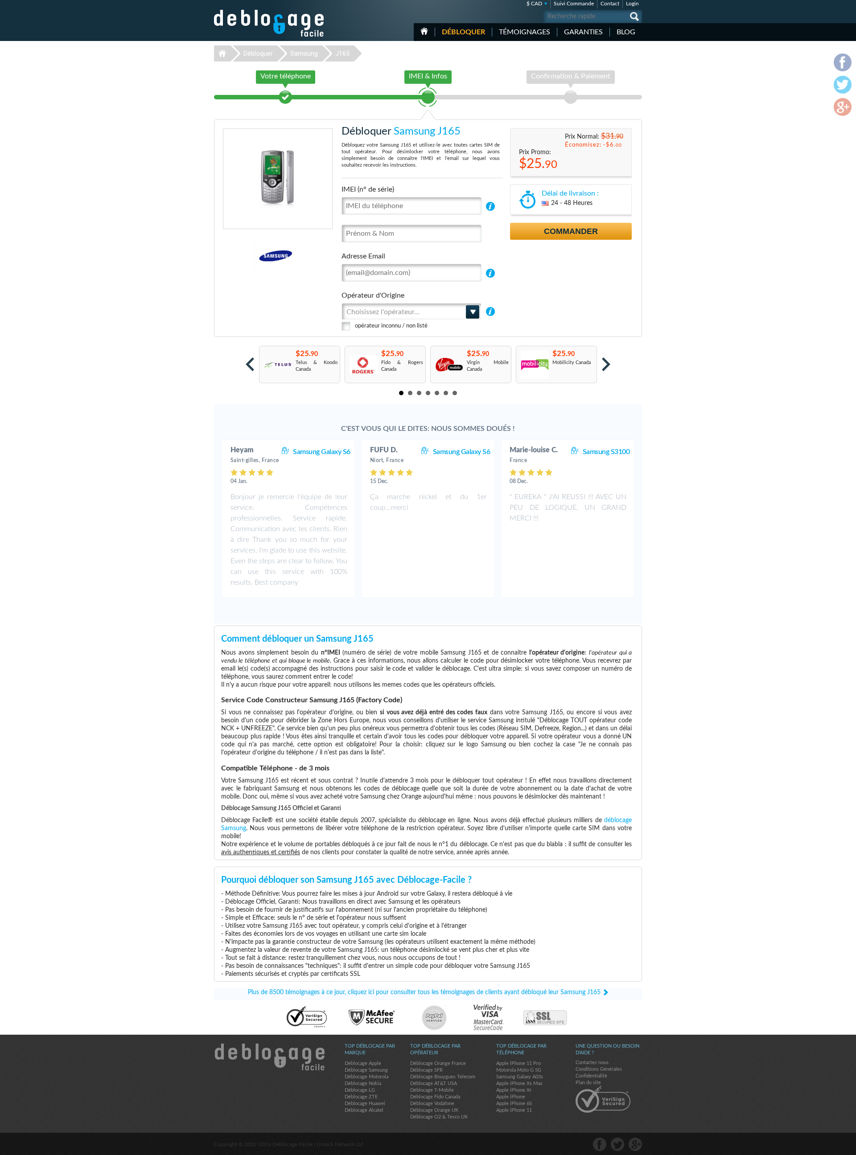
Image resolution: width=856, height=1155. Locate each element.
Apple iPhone (510, 1096)
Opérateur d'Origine (373, 295)
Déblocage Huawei (365, 1103)
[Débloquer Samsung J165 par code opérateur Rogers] (363, 365)
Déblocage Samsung (366, 1070)
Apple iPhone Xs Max (519, 1083)
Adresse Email (363, 256)
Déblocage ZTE (361, 1096)
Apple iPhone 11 (514, 1110)
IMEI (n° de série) (368, 189)
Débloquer (463, 32)
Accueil (424, 31)
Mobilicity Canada (571, 362)
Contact (610, 3)
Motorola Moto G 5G (518, 1070)
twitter (617, 1144)
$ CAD (534, 3)
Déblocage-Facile (269, 23)
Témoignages (524, 32)
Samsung (304, 53)
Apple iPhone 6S (514, 1103)
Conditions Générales (599, 1069)
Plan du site (588, 1082)
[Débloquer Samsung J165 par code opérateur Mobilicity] (534, 365)
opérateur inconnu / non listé (391, 326)
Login (632, 3)
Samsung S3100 (606, 451)
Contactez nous (592, 1062)
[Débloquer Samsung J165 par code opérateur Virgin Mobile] (449, 365)
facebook (599, 1144)
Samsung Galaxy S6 (321, 451)
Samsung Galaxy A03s (519, 1076)
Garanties (583, 32)
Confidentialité (591, 1075)
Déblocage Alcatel (364, 1110)
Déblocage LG (360, 1090)
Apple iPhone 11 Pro (518, 1063)
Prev (250, 364)
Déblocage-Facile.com (269, 1057)
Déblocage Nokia (363, 1083)
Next (606, 364)
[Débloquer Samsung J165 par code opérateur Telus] (277, 365)
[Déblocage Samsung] (245, 256)
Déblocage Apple (363, 1063)
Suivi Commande (574, 3)
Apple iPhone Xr (513, 1090)
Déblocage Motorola (366, 1076)
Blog (626, 32)
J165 (342, 53)
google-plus (635, 1144)
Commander (571, 231)
